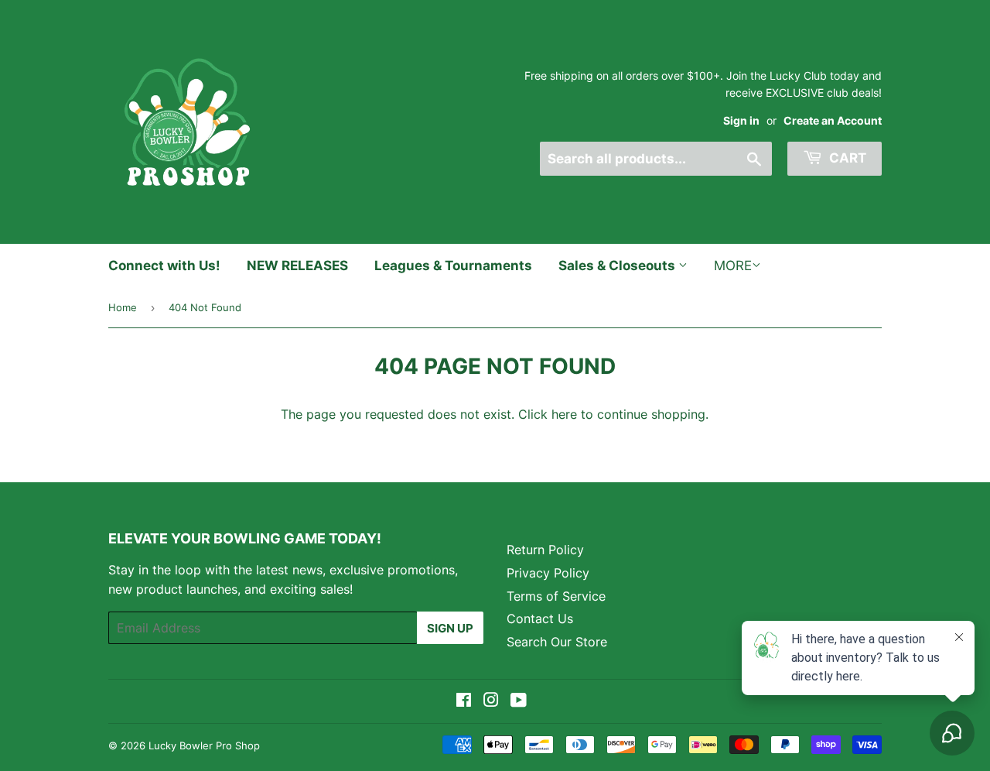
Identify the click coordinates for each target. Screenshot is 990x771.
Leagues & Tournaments (453, 265)
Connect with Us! (164, 265)
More (733, 265)
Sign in (741, 121)
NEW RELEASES (297, 265)
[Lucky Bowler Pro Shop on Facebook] (464, 701)
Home (122, 307)
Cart (846, 158)
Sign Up (450, 628)
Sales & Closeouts (618, 265)
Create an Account (832, 121)
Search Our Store (557, 641)
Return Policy (545, 549)
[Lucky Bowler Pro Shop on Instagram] (491, 701)
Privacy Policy (548, 573)
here (564, 414)
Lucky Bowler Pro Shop (204, 745)
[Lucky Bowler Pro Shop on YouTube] (518, 701)
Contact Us (540, 618)
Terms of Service (556, 596)
